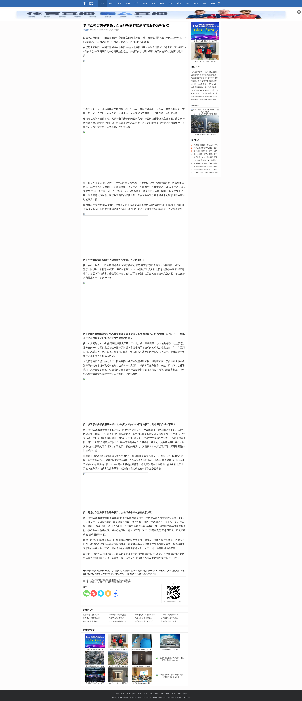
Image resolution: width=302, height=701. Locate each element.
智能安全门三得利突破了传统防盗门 (204, 99)
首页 (102, 3)
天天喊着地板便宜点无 (169, 618)
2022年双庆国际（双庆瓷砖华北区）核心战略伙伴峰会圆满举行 (217, 160)
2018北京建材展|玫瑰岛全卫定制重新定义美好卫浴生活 (106, 580)
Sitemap (187, 697)
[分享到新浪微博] (93, 593)
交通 (136, 3)
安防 (170, 3)
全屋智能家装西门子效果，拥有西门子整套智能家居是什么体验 (217, 166)
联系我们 (180, 697)
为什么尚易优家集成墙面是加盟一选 (204, 90)
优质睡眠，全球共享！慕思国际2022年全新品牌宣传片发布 (215, 157)
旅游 (145, 3)
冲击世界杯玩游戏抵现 (117, 615)
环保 (204, 3)
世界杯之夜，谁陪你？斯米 (145, 615)
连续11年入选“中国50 (91, 621)
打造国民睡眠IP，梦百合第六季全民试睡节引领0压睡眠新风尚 (216, 145)
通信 (179, 3)
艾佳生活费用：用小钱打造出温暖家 (208, 172)
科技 (162, 3)
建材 (128, 3)
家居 (119, 3)
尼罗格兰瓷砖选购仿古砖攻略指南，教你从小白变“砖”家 (214, 163)
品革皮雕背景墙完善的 (143, 618)
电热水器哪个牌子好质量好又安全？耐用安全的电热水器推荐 (216, 154)
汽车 (153, 3)
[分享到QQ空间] (108, 593)
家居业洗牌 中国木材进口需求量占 (203, 75)
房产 (111, 3)
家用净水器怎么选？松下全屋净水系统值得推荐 (211, 151)
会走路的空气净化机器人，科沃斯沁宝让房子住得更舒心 (214, 169)
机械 (213, 3)
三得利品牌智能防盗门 (117, 621)
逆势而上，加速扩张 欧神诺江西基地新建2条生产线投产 (107, 582)
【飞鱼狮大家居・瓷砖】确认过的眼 (204, 72)
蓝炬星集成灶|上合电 (168, 621)
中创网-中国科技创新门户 (121, 697)
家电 (196, 3)
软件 (187, 3)
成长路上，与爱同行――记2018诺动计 (205, 84)
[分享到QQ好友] (101, 593)
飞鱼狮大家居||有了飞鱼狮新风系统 (204, 81)
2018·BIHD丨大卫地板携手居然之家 (204, 93)
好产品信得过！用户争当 (144, 621)
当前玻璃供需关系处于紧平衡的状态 (204, 78)
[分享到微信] (86, 593)
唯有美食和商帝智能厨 (91, 618)
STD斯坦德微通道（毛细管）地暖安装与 (206, 96)
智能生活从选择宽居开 (91, 615)
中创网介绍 (172, 697)
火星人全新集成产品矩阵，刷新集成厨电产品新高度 (213, 148)
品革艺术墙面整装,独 (116, 618)
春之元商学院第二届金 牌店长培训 (203, 87)
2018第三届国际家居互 (169, 615)
